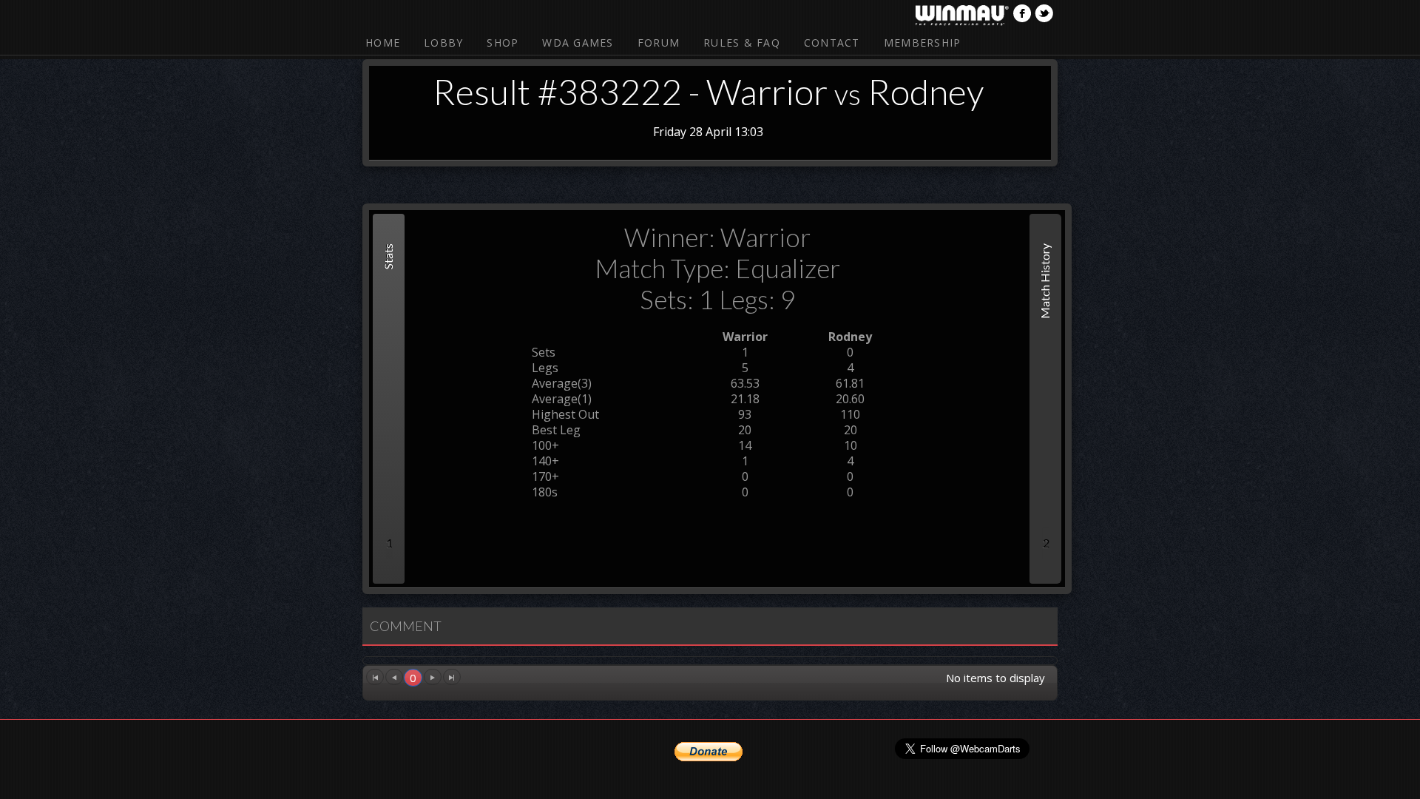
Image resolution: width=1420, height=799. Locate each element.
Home (382, 43)
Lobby (443, 43)
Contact (832, 43)
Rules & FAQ (741, 43)
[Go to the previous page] (394, 677)
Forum (659, 43)
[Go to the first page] (375, 677)
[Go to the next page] (433, 677)
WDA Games (577, 43)
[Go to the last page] (452, 677)
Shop (502, 43)
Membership (922, 43)
